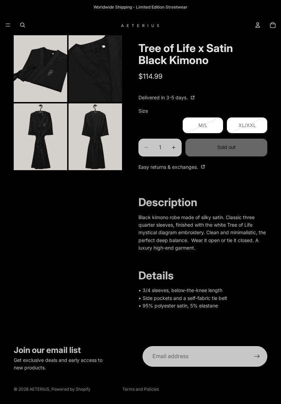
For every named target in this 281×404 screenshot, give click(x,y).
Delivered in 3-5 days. (163, 97)
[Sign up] (257, 356)
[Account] (257, 25)
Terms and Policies (140, 389)
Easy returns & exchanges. (168, 167)
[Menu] (8, 25)
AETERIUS (39, 389)
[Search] (22, 25)
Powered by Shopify (70, 389)
